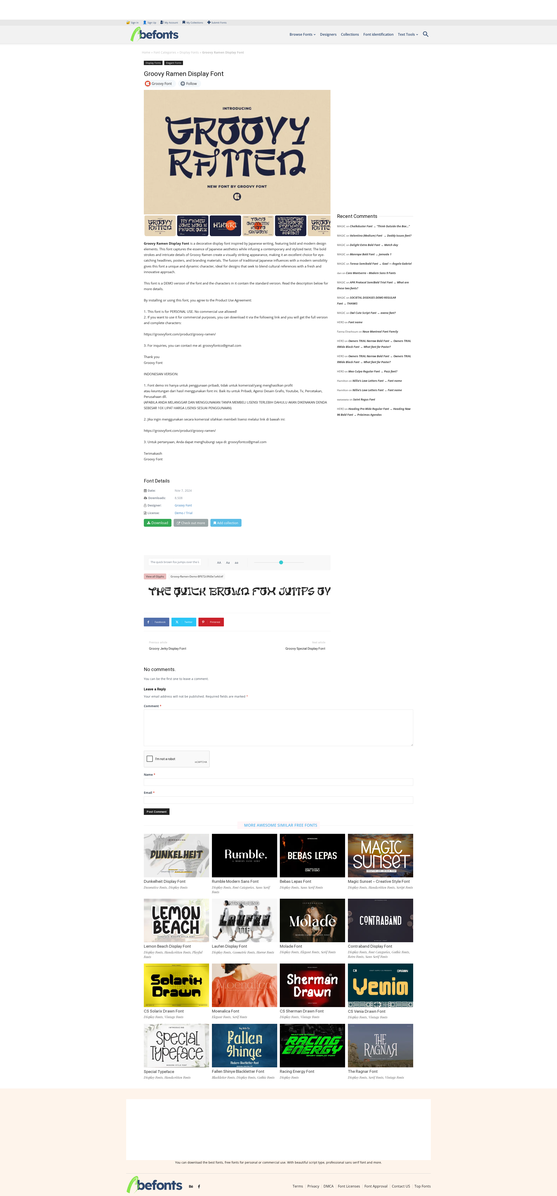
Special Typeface (159, 1071)
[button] (425, 36)
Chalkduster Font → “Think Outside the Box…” (380, 226)
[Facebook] (199, 1186)
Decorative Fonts (155, 887)
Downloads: (157, 498)
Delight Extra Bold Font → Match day (374, 245)
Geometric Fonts (244, 952)
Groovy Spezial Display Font (305, 649)
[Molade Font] (312, 920)
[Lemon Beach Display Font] (176, 920)
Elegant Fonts (173, 62)
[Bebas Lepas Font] (312, 855)
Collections (350, 34)
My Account (171, 22)
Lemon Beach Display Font (167, 946)
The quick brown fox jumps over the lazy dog (239, 592)
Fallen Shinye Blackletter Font (238, 1071)
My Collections (194, 22)
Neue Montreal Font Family (380, 331)
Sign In (132, 22)
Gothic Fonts (400, 952)
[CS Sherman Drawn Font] (312, 985)
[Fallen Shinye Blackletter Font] (244, 1045)
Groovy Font (183, 505)
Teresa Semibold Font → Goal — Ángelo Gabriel (381, 264)
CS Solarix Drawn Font (164, 1011)
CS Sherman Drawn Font (302, 1011)
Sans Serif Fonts (311, 887)
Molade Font (291, 946)
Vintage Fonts (173, 1017)
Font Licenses (349, 1186)
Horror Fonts (265, 952)
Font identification (378, 34)
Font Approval (376, 1186)
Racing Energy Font (297, 1071)
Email (149, 793)
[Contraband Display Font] (380, 920)
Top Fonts (422, 1186)
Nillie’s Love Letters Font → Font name (377, 381)
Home (146, 52)
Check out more (193, 523)
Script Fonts (404, 887)
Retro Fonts (356, 956)
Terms (298, 1186)
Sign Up (149, 22)
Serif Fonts (328, 952)
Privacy (313, 1186)
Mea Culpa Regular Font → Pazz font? (372, 371)
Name (149, 774)
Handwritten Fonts (382, 887)
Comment (152, 706)
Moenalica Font (225, 1011)
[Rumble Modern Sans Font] (244, 855)
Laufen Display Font (229, 946)
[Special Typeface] (176, 1045)
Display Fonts (189, 52)
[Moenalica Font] (244, 985)
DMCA (329, 1186)
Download (159, 522)
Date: (152, 490)
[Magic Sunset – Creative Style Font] (380, 855)
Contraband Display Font (370, 946)
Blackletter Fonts (223, 1077)
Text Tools (406, 34)
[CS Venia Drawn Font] (380, 985)
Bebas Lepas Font (295, 881)
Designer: (154, 505)
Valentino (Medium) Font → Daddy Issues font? (380, 235)
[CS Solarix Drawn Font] (176, 985)
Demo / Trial (184, 513)
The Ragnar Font (363, 1071)
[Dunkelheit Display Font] (176, 855)
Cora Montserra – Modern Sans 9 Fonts (371, 273)
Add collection (227, 523)
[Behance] (191, 1186)
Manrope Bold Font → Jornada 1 (370, 254)
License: (153, 513)
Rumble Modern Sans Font (235, 881)
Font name (355, 322)
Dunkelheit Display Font (165, 881)
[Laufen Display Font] (244, 920)
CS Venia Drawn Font (367, 1011)
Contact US (401, 1186)
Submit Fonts (218, 22)
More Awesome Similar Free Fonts (280, 825)
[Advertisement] (369, 132)
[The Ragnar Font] (380, 1045)
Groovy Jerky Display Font (167, 649)
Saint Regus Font (364, 399)
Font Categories (165, 52)
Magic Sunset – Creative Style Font (379, 881)
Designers (328, 34)
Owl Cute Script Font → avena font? (373, 313)
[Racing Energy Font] (312, 1045)
